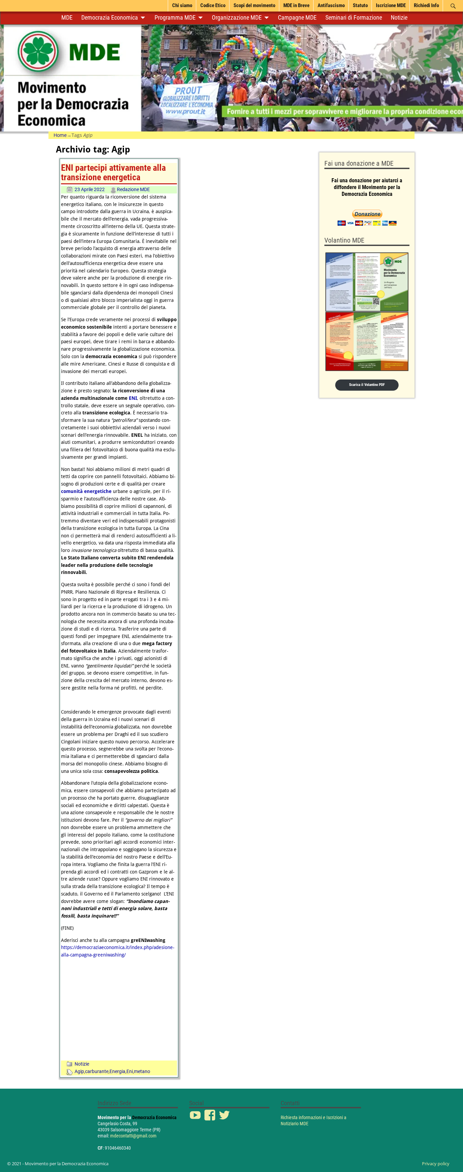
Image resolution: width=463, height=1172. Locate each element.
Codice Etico (212, 5)
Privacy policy (435, 1163)
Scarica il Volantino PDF (367, 385)
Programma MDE (175, 17)
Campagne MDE (297, 17)
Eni (129, 1071)
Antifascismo (331, 5)
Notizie (399, 17)
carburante (96, 1071)
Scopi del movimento (254, 5)
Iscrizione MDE (391, 5)
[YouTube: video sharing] (196, 1111)
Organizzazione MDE (237, 17)
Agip (79, 1071)
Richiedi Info (426, 5)
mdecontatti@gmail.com (133, 1135)
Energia (117, 1071)
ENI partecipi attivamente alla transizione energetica (113, 173)
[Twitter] (225, 1111)
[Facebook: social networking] (210, 1111)
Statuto (360, 5)
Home (60, 135)
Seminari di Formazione (353, 17)
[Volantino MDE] (366, 311)
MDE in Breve (296, 5)
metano (142, 1071)
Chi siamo (182, 5)
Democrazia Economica (109, 17)
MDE (67, 17)
